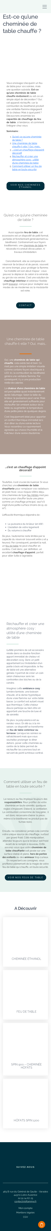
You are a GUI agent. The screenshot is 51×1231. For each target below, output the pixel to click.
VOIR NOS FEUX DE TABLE (25, 877)
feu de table (12, 546)
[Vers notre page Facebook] (18, 1173)
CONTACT (25, 305)
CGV (25, 1217)
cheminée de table (33, 245)
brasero (13, 284)
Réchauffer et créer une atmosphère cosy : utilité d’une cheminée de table (25, 159)
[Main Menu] (44, 5)
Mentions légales (25, 1212)
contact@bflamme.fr (25, 1201)
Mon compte (25, 1208)
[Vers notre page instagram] (23, 1173)
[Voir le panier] (41, 1224)
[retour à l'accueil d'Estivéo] (14, 7)
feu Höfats (33, 495)
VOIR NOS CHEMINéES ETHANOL (25, 186)
